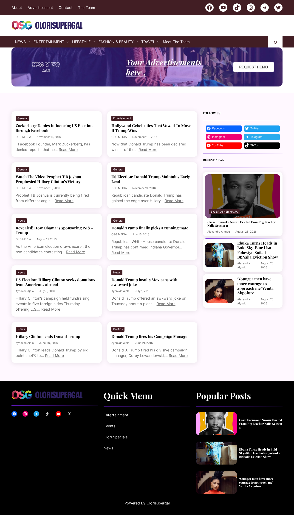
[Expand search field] (275, 41)
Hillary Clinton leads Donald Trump (48, 336)
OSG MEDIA (23, 137)
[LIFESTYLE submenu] (94, 42)
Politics (118, 329)
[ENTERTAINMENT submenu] (67, 42)
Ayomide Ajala (25, 291)
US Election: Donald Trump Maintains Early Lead (150, 179)
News (21, 220)
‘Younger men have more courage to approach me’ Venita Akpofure (255, 285)
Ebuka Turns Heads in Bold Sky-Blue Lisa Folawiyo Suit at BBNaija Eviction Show (257, 250)
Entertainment (122, 118)
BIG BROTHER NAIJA (224, 211)
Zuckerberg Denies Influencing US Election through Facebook (54, 128)
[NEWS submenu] (29, 42)
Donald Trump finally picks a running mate (149, 227)
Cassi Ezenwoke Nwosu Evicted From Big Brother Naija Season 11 (241, 223)
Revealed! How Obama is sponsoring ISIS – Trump (54, 230)
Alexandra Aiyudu (218, 231)
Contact (66, 7)
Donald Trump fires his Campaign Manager (150, 336)
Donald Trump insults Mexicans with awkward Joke (144, 282)
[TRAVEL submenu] (158, 42)
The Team (86, 7)
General (22, 118)
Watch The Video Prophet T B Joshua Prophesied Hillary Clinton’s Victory (48, 179)
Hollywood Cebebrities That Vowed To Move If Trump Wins (151, 128)
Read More (68, 149)
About (16, 7)
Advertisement (40, 7)
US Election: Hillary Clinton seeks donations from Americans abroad (55, 282)
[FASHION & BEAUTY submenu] (137, 42)
